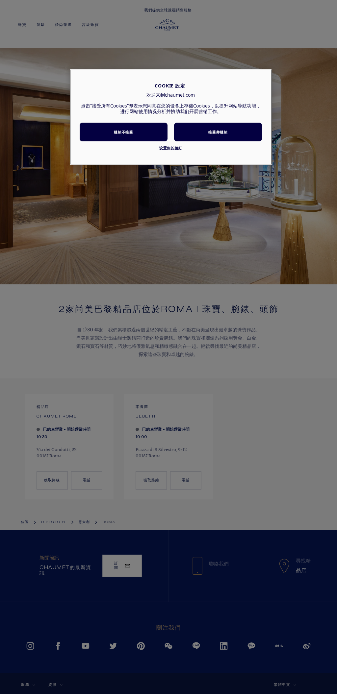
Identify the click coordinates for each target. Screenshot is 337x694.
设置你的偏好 (170, 147)
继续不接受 (123, 132)
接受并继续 (217, 132)
